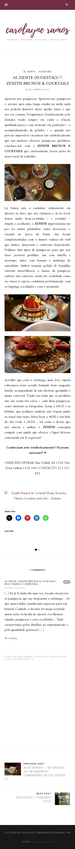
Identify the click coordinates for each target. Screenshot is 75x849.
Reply (66, 582)
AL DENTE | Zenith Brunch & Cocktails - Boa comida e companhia (31, 583)
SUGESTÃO (45, 72)
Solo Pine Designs (42, 842)
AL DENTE (29, 72)
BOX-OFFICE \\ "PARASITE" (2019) (34, 799)
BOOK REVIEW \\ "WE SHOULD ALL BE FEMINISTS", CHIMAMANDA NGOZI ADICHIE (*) (35, 773)
